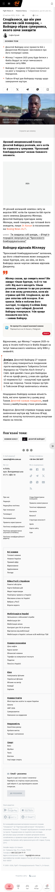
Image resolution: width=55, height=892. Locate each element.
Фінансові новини (15, 653)
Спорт (10, 742)
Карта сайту (34, 528)
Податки (10, 660)
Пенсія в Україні (14, 664)
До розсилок (16, 793)
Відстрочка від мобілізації (18, 631)
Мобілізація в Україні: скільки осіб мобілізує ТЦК (27, 634)
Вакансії (32, 516)
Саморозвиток (13, 712)
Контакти (33, 511)
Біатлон (10, 756)
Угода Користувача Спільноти (36, 498)
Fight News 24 (8, 11)
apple (28, 810)
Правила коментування (38, 503)
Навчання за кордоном (17, 715)
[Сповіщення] (52, 3)
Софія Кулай (14, 35)
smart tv (10, 817)
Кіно (9, 672)
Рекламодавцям (9, 518)
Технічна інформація (37, 507)
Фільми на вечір (14, 682)
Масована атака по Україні (18, 598)
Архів (31, 524)
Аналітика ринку (14, 727)
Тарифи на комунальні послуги (20, 657)
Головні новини (14, 555)
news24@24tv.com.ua (12, 459)
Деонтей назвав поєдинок (26, 400)
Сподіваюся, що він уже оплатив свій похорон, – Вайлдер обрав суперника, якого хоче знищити (40, 11)
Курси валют (12, 650)
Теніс (9, 753)
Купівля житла (13, 730)
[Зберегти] (47, 89)
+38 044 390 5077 (36, 459)
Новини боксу (21, 11)
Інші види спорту (14, 760)
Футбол (10, 749)
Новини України (14, 559)
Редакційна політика (11, 506)
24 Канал (27, 225)
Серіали (10, 689)
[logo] (17, 3)
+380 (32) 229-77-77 (17, 853)
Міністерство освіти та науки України (23, 701)
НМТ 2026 (11, 708)
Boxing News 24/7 (16, 228)
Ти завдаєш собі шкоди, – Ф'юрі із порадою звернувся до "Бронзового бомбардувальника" (26, 238)
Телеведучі (7, 514)
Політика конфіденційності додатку (14, 537)
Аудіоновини (12, 569)
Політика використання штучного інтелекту (12, 531)
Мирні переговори (15, 591)
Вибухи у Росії (13, 602)
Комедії (10, 686)
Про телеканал (9, 510)
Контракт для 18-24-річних (18, 627)
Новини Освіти (14, 698)
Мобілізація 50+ (13, 621)
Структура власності (37, 520)
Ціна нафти (12, 646)
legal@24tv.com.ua (33, 855)
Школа (10, 705)
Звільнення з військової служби (20, 617)
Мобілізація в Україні (18, 614)
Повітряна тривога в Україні (19, 595)
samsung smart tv (28, 817)
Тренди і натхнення (15, 734)
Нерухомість (13, 724)
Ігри (31, 532)
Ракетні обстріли (14, 584)
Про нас (6, 497)
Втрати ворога (13, 605)
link (31, 469)
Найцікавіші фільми (15, 675)
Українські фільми (15, 679)
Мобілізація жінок (15, 624)
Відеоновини (12, 566)
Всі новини (12, 552)
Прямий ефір (12, 562)
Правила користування (12, 522)
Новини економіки (16, 643)
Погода (10, 573)
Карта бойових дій (15, 588)
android (10, 810)
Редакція (6, 501)
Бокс (9, 746)
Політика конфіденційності (14, 527)
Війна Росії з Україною (18, 581)
